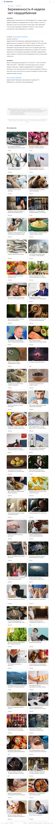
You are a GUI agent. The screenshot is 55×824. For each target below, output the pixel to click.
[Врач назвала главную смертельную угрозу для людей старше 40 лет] (38, 336)
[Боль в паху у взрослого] (38, 638)
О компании (6, 823)
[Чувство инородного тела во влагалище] (17, 401)
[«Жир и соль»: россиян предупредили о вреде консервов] (17, 357)
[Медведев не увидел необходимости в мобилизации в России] (38, 293)
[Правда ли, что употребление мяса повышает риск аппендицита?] (38, 789)
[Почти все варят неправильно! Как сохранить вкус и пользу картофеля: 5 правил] (38, 228)
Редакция (25, 823)
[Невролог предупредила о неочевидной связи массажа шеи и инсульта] (17, 789)
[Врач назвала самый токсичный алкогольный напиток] (17, 314)
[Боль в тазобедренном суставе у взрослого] (17, 551)
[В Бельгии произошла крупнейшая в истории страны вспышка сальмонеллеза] (38, 681)
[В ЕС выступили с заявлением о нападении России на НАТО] (38, 444)
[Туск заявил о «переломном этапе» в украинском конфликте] (17, 336)
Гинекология (18, 5)
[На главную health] (9, 1)
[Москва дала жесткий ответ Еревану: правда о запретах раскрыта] (38, 163)
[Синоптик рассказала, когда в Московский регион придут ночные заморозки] (38, 551)
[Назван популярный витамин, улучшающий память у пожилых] (38, 271)
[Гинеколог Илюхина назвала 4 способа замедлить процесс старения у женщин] (38, 767)
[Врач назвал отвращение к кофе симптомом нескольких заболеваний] (38, 401)
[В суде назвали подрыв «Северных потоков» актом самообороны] (38, 573)
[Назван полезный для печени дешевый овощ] (17, 271)
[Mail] (4, 1)
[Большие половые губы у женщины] (17, 185)
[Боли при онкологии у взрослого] (17, 595)
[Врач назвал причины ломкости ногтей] (17, 702)
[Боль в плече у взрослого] (38, 810)
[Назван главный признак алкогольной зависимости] (38, 530)
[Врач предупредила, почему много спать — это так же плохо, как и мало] (38, 422)
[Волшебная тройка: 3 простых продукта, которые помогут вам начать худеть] (17, 422)
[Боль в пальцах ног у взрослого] (38, 595)
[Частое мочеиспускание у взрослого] (17, 659)
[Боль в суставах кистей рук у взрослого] (17, 530)
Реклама (11, 823)
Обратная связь (47, 823)
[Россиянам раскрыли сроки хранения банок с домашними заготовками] (17, 724)
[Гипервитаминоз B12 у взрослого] (38, 508)
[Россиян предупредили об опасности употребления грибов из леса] (17, 616)
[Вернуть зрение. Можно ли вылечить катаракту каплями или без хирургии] (17, 810)
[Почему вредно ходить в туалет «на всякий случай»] (17, 508)
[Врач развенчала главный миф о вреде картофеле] (17, 487)
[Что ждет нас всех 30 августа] (38, 357)
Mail (2, 823)
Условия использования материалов (35, 823)
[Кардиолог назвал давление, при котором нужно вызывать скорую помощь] (17, 228)
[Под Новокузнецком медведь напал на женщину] (38, 185)
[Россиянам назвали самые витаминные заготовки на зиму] (17, 465)
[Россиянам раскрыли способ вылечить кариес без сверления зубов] (38, 746)
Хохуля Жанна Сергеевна (20, 36)
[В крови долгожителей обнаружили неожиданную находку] (38, 724)
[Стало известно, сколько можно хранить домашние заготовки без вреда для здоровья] (38, 659)
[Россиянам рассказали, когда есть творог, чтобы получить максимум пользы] (38, 250)
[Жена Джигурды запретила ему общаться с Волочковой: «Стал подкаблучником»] (17, 293)
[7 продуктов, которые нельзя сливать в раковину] (17, 379)
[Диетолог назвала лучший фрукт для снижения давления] (17, 638)
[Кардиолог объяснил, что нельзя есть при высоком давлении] (38, 314)
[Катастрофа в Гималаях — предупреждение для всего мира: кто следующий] (17, 142)
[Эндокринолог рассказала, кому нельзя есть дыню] (38, 487)
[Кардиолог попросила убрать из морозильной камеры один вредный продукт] (17, 206)
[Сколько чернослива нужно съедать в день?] (38, 379)
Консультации (11, 5)
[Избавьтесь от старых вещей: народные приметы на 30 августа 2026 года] (38, 206)
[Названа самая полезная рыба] (17, 250)
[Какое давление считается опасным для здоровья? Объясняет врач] (17, 163)
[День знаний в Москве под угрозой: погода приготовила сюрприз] (38, 465)
